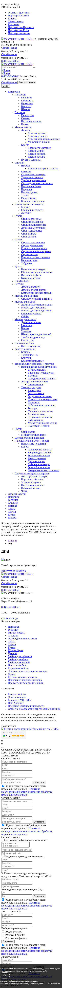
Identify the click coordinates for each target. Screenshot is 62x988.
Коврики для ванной (39, 452)
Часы (24, 491)
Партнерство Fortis (18, 30)
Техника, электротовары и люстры (34, 363)
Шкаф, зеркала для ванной (36, 334)
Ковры (25, 446)
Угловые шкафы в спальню (43, 168)
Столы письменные (32, 221)
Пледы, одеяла (29, 192)
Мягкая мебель (23, 127)
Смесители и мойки (39, 425)
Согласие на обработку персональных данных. (19, 981)
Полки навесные (30, 488)
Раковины (26, 325)
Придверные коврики (40, 449)
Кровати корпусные (32, 360)
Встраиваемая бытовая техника (39, 366)
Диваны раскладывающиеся (44, 139)
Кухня (18, 266)
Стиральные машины (40, 417)
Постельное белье (31, 186)
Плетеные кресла (31, 346)
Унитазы (26, 331)
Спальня (19, 162)
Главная (12, 540)
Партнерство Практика (21, 27)
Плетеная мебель (24, 343)
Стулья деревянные (32, 245)
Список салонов (17, 697)
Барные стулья (29, 260)
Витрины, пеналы (31, 121)
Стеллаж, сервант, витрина (36, 298)
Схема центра (15, 21)
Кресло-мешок (36, 150)
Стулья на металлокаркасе (36, 251)
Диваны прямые (37, 133)
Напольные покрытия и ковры (32, 440)
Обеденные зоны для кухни (36, 272)
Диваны (25, 130)
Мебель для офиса (25, 301)
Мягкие (25, 207)
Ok (4, 975)
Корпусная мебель (25, 349)
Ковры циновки (37, 458)
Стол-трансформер (31, 230)
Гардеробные (28, 198)
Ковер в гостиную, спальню (43, 470)
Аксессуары (34, 390)
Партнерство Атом (18, 15)
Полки (25, 124)
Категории (14, 91)
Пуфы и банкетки (31, 159)
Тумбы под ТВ (29, 354)
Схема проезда (9, 618)
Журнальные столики (33, 227)
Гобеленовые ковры (39, 464)
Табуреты (26, 263)
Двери (18, 428)
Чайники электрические (41, 405)
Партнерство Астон (19, 33)
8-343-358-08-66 (10, 60)
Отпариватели (36, 393)
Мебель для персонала (33, 307)
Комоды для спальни (33, 201)
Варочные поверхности (41, 372)
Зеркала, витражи (31, 482)
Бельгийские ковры (39, 467)
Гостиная (20, 112)
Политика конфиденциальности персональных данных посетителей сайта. (30, 983)
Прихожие (27, 103)
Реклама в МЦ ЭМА (19, 700)
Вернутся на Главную (13, 570)
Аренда (12, 18)
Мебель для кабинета (26, 295)
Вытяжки (33, 375)
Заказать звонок (27, 82)
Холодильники (36, 414)
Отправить (39, 782)
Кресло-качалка (36, 156)
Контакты (13, 24)
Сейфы (25, 316)
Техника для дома (31, 387)
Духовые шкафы (37, 369)
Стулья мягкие (29, 254)
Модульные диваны (39, 142)
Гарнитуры (27, 115)
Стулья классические (33, 242)
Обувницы (27, 100)
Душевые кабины (31, 322)
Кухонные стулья (30, 278)
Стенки (25, 118)
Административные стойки (36, 304)
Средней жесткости (32, 210)
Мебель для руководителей (36, 310)
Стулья (18, 239)
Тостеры (32, 408)
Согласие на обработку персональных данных (34, 708)
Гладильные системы (40, 396)
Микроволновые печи (40, 411)
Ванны (25, 328)
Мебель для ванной (25, 319)
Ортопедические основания (37, 183)
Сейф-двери (28, 431)
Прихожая (20, 94)
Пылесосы (34, 402)
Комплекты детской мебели (36, 292)
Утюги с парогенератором (42, 399)
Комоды (25, 352)
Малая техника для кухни (42, 423)
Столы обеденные (31, 218)
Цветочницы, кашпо (32, 485)
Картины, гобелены (32, 479)
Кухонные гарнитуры (33, 269)
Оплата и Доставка (18, 12)
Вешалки (26, 106)
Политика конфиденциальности (26, 706)
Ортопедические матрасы (29, 204)
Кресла (25, 144)
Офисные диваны (31, 313)
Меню (5, 86)
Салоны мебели (17, 494)
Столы (18, 215)
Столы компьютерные (33, 224)
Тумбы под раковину (33, 337)
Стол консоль (28, 236)
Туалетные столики (32, 177)
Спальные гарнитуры (33, 174)
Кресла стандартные (39, 147)
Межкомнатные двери (33, 434)
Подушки (26, 189)
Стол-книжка (28, 233)
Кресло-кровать (36, 153)
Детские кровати (30, 286)
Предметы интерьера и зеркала (32, 473)
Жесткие (26, 213)
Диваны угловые (37, 136)
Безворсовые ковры (39, 455)
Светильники (35, 384)
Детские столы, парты (33, 289)
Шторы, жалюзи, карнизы (29, 437)
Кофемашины (35, 420)
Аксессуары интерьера (34, 476)
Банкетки (26, 97)
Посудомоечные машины (42, 378)
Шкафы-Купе (22, 281)
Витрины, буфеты (31, 275)
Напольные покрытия (33, 443)
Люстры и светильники (34, 381)
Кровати (26, 171)
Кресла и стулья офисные (35, 257)
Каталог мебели (17, 694)
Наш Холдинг (16, 703)
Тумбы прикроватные (33, 180)
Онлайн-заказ (9, 47)
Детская (19, 283)
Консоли (26, 357)
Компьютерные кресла (34, 248)
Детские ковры (36, 461)
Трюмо (25, 195)
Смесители (27, 340)
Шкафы (25, 109)
